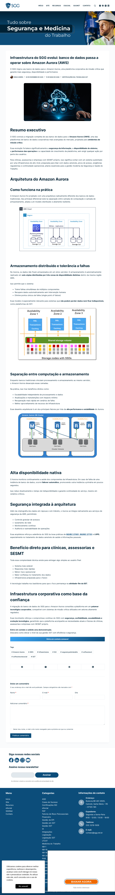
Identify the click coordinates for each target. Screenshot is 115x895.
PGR (44, 858)
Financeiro (46, 817)
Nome (13, 693)
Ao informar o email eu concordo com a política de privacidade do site (32, 781)
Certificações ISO (68, 77)
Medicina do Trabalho (51, 844)
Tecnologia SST (82, 77)
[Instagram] (100, 6)
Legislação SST (48, 838)
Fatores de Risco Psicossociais (55, 814)
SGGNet (76, 6)
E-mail (45, 693)
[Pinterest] (69, 667)
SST (33, 657)
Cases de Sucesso (50, 802)
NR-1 (44, 847)
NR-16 (44, 852)
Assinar (47, 775)
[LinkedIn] (108, 6)
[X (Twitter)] (46, 667)
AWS (30, 652)
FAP (43, 811)
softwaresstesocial (19, 657)
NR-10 (44, 850)
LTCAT (45, 841)
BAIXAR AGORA (81, 881)
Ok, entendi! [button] (23, 886)
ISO (54, 652)
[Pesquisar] (95, 6)
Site (48, 6)
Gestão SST (47, 826)
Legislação (46, 835)
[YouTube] (105, 6)
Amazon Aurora (18, 652)
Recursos (56, 6)
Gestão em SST (48, 823)
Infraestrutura (43, 652)
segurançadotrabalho (69, 652)
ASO (44, 799)
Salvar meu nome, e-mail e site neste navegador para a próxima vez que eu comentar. (43, 729)
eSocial (67, 6)
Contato (86, 6)
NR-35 (45, 855)
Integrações (47, 832)
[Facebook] (103, 6)
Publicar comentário (20, 735)
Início (40, 6)
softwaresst (87, 652)
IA (43, 829)
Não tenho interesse (81, 888)
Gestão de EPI (48, 820)
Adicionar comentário (19, 703)
